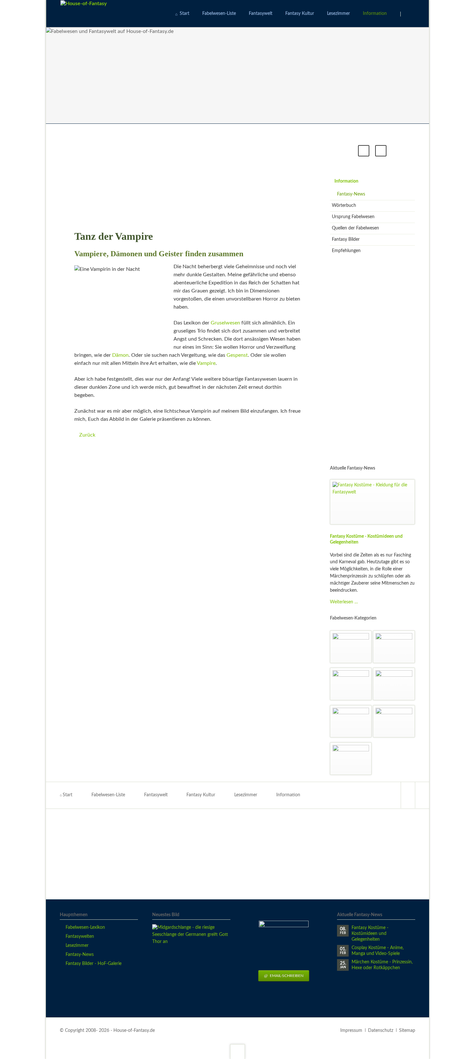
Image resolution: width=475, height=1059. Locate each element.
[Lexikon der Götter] (393, 721)
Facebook (363, 150)
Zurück (87, 435)
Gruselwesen (225, 322)
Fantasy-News (351, 194)
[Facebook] (408, 795)
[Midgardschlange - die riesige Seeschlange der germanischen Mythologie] (191, 963)
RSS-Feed (380, 150)
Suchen (409, 13)
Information (346, 181)
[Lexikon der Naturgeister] (350, 684)
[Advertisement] (187, 177)
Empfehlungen (346, 251)
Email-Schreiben (286, 976)
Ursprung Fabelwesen (353, 217)
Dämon (120, 355)
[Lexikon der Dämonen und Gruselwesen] (350, 758)
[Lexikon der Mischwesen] (350, 721)
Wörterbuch (344, 205)
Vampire (206, 363)
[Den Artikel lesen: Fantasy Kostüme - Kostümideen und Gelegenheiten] (372, 502)
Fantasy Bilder (346, 239)
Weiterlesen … (344, 602)
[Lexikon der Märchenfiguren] (350, 647)
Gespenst (237, 355)
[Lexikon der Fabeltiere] (393, 684)
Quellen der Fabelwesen (355, 228)
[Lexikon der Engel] (393, 647)
